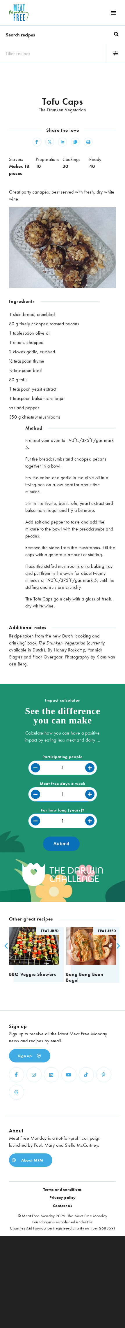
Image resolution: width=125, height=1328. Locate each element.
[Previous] (5, 946)
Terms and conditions (62, 1189)
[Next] (116, 946)
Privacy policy (62, 1197)
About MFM (31, 1160)
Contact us (62, 1205)
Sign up (25, 1055)
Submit (61, 843)
